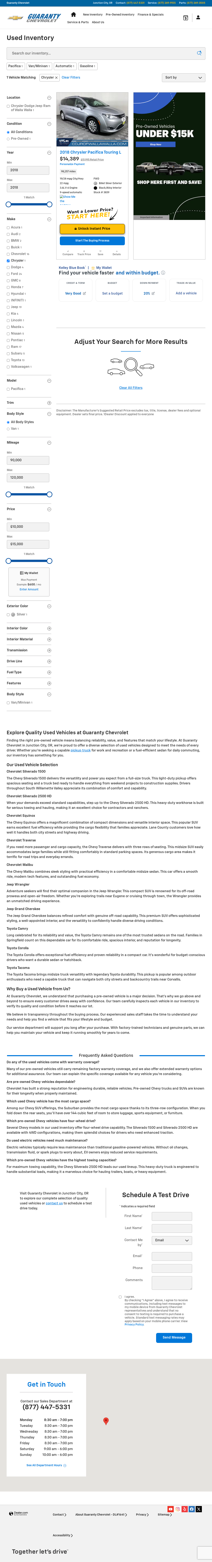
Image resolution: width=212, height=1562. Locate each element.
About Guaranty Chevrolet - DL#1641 (99, 1514)
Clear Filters (71, 77)
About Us (98, 22)
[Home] (15, 17)
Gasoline (87, 66)
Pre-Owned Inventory (120, 14)
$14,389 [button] (82, 159)
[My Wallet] (186, 17)
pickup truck (81, 750)
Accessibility (61, 1535)
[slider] (8, 204)
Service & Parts (78, 22)
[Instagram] (178, 1509)
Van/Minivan (39, 66)
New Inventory (92, 14)
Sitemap (163, 1514)
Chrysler (47, 77)
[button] (92, 172)
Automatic (64, 66)
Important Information (151, 218)
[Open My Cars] (197, 17)
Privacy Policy (134, 1324)
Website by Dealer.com (18, 1514)
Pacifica (15, 66)
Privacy (141, 1514)
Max (9, 180)
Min (9, 162)
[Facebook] (192, 1509)
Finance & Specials (151, 14)
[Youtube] (170, 1509)
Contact (58, 1514)
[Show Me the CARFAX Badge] (67, 200)
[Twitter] (199, 1509)
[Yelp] (185, 1509)
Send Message (174, 1337)
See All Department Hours (44, 1465)
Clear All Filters (130, 388)
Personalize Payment (72, 164)
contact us (54, 1203)
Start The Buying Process (92, 240)
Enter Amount (29, 589)
